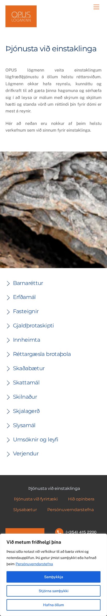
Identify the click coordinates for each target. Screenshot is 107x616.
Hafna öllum (53, 605)
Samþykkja (53, 577)
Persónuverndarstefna (34, 564)
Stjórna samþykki (54, 591)
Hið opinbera (81, 499)
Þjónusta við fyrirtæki (36, 499)
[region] (53, 575)
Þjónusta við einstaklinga (54, 488)
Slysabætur (25, 509)
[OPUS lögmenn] (21, 25)
